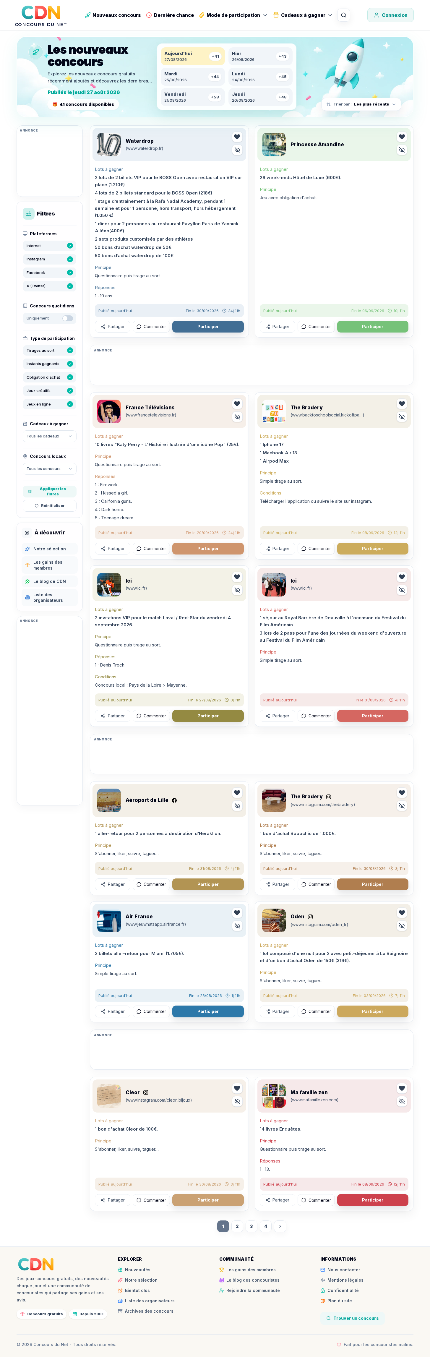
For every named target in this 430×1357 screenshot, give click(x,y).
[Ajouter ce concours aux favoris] (237, 137)
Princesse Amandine (317, 144)
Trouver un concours (356, 1318)
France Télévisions (150, 408)
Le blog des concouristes (253, 1280)
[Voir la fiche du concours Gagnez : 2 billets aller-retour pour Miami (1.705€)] (109, 920)
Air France (139, 917)
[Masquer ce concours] (237, 150)
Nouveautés (137, 1269)
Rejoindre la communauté (253, 1290)
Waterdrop (140, 141)
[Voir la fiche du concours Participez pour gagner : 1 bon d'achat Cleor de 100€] (109, 1096)
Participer (208, 326)
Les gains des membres (251, 1269)
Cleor (133, 1092)
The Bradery (307, 408)
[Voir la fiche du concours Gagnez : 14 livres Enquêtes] (274, 1096)
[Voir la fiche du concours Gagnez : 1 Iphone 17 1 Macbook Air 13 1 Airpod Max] (274, 411)
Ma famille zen (309, 1092)
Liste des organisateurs (150, 1300)
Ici (129, 581)
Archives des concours (149, 1311)
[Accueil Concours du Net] (36, 1264)
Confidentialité (343, 1290)
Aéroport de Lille (147, 800)
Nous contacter (343, 1269)
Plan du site (339, 1300)
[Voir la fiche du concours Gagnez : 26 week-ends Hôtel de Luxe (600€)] (274, 144)
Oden (297, 917)
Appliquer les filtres (53, 491)
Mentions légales (345, 1280)
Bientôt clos (137, 1290)
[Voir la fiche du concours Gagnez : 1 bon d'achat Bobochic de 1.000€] (274, 800)
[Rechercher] (343, 15)
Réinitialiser (53, 505)
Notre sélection (141, 1280)
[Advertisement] (49, 163)
